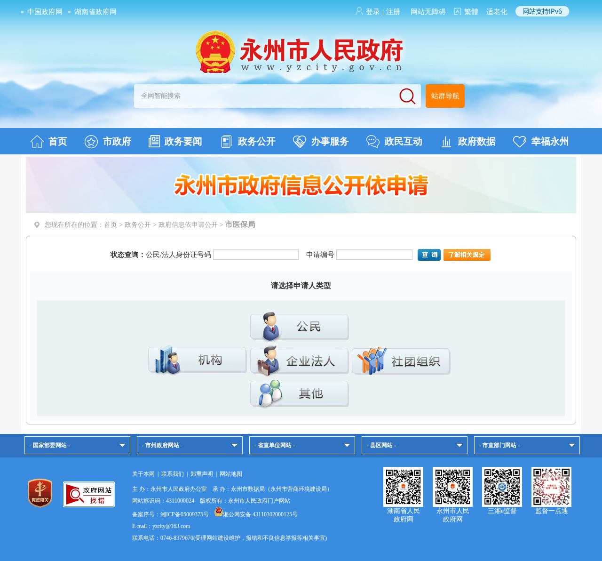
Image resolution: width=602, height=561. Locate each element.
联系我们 (172, 474)
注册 (393, 12)
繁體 (471, 12)
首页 (57, 141)
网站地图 (231, 474)
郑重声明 (201, 474)
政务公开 (257, 141)
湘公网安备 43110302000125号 (260, 514)
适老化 (496, 12)
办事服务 (330, 141)
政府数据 (477, 141)
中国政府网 (45, 12)
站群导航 (445, 96)
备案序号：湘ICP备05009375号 (170, 514)
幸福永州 (550, 141)
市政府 (117, 141)
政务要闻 (183, 141)
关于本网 (143, 474)
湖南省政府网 (95, 12)
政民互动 (403, 141)
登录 (373, 12)
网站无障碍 (428, 12)
